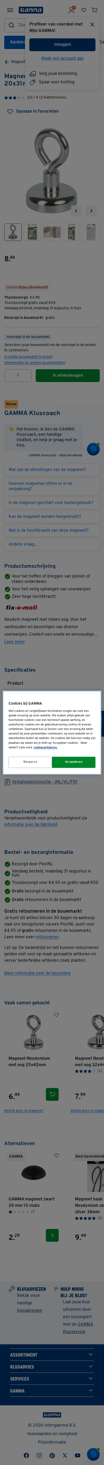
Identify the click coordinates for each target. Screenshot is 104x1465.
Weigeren (30, 762)
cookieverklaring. (45, 747)
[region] (52, 732)
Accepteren (74, 762)
